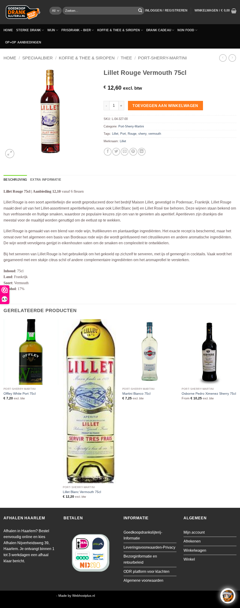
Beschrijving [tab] (15, 179)
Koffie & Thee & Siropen (118, 30)
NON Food (185, 30)
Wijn (51, 30)
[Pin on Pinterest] (133, 152)
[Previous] (3, 413)
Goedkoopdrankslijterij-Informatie (143, 535)
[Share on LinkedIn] (142, 152)
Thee (126, 57)
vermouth (154, 133)
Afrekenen (192, 541)
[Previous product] (232, 57)
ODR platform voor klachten (146, 572)
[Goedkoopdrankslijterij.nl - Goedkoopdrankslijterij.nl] (23, 12)
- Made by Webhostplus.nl (75, 595)
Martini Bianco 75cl (136, 393)
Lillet (115, 133)
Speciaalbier (37, 57)
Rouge (132, 133)
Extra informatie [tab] (45, 179)
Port (123, 133)
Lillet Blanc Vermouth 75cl (82, 492)
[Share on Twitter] (116, 152)
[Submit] (140, 11)
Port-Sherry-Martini (162, 57)
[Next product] (222, 57)
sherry (142, 133)
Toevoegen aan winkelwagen (165, 106)
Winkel (189, 559)
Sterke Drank (28, 30)
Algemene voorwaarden (143, 580)
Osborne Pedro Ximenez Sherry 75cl (209, 393)
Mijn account (194, 532)
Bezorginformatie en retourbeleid (140, 559)
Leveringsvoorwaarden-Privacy (149, 547)
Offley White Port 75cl (20, 393)
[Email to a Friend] (124, 152)
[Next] (236, 413)
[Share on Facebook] (108, 152)
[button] (166, 10)
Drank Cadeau (158, 30)
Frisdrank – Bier (76, 30)
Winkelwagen (195, 550)
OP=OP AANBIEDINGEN (23, 42)
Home (8, 30)
